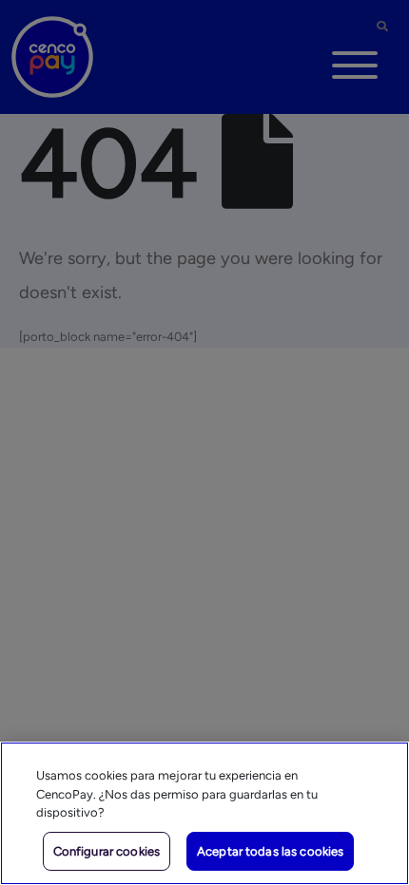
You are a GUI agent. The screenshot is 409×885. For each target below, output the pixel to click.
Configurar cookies (106, 851)
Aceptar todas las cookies (270, 851)
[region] (204, 813)
